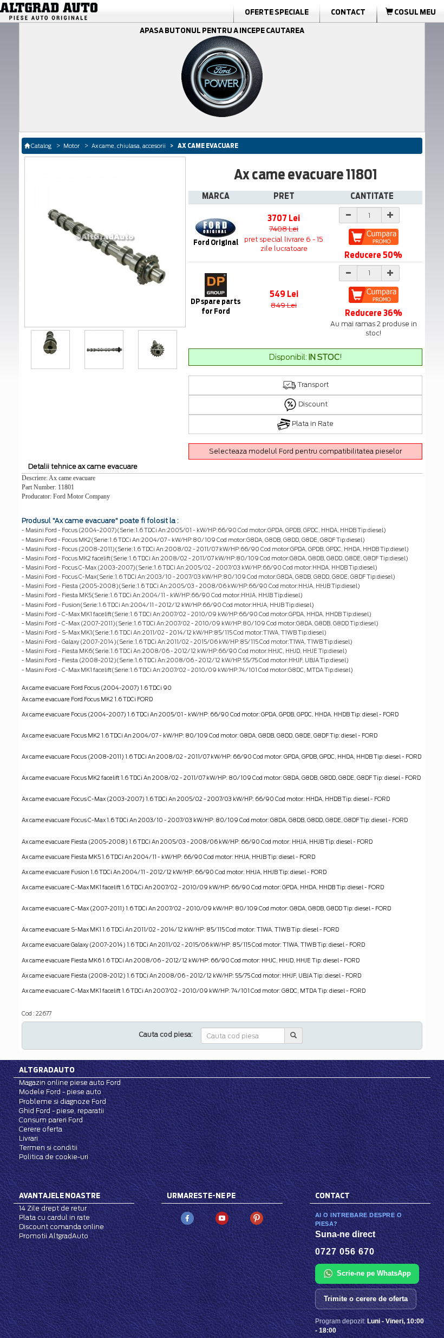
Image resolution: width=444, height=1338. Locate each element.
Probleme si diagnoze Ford (62, 1101)
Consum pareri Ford (51, 1120)
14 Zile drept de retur (53, 1208)
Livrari (28, 1138)
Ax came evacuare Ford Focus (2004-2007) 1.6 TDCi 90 (97, 687)
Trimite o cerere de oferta (366, 1299)
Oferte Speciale (277, 12)
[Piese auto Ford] (70, 11)
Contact (348, 12)
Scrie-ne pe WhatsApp (374, 1273)
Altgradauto (47, 1069)
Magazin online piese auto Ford (70, 1082)
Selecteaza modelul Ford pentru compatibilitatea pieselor (305, 451)
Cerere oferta (40, 1129)
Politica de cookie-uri (53, 1157)
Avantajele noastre (59, 1195)
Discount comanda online (61, 1227)
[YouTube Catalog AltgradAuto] (222, 1217)
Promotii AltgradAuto (53, 1236)
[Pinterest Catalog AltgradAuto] (256, 1217)
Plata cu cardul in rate (54, 1217)
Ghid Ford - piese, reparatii (61, 1111)
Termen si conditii (48, 1147)
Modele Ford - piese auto (60, 1092)
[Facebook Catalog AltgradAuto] (187, 1217)
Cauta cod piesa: (166, 1034)
